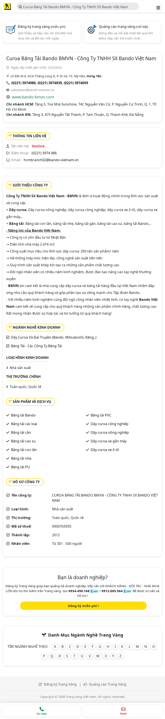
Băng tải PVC (101, 415)
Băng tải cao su (23, 441)
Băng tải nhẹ (21, 458)
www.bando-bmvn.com (33, 96)
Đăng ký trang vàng (41, 26)
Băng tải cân (21, 432)
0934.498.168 (79, 591)
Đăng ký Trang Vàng (60, 684)
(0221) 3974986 (23, 82)
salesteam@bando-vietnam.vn (33, 90)
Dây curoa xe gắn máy (109, 441)
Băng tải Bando (23, 415)
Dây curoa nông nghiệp (110, 432)
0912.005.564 (112, 591)
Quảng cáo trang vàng (123, 26)
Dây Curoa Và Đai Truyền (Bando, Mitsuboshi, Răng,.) (53, 337)
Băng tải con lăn (24, 449)
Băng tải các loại (24, 423)
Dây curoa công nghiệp (109, 423)
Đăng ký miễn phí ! (83, 606)
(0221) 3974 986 (44, 153)
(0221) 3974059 (76, 82)
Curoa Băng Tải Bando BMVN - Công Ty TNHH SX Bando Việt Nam (75, 7)
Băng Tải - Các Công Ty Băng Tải (36, 346)
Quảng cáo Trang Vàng (107, 684)
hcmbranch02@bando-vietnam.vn (51, 160)
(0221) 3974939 (50, 82)
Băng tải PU (20, 467)
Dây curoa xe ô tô (105, 449)
